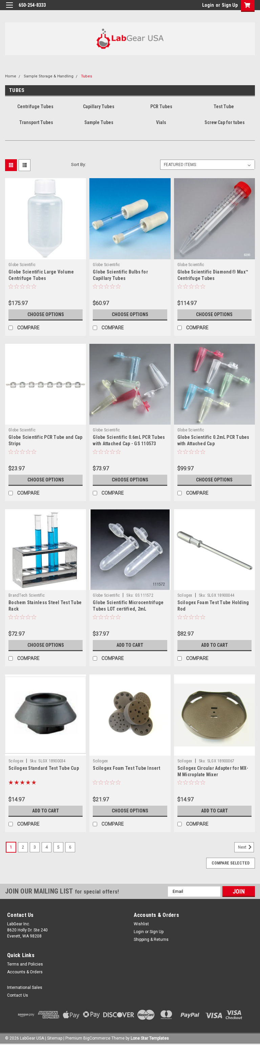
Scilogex (184, 595)
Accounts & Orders (25, 972)
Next (242, 847)
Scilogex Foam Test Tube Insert (126, 768)
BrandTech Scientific (26, 595)
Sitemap (54, 1038)
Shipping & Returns (151, 939)
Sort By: (78, 164)
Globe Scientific (22, 264)
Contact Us (17, 995)
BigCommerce (96, 1038)
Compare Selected (231, 863)
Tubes (86, 76)
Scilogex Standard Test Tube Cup (43, 768)
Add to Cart (129, 645)
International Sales (24, 987)
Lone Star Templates (150, 1038)
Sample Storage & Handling (48, 76)
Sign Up (230, 5)
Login (208, 5)
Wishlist (141, 924)
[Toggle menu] (9, 9)
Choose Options (45, 314)
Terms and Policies (25, 964)
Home (10, 76)
